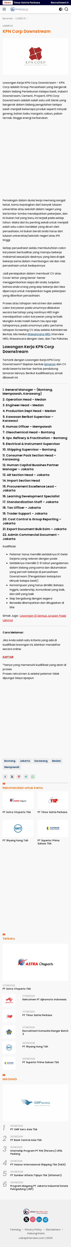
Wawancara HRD (38, 334)
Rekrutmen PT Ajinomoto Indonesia (44, 999)
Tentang (15, 1229)
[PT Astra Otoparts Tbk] (18, 800)
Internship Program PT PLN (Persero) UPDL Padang (36, 1152)
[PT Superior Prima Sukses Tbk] (53, 828)
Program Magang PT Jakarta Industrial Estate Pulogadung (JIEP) (39, 1187)
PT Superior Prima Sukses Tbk (48, 842)
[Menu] (5, 9)
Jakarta (25, 761)
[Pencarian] (66, 9)
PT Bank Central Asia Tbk (26, 1140)
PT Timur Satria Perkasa (20, 2)
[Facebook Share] (5, 776)
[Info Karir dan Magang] (19, 9)
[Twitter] (26, 1220)
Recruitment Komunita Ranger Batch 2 (45, 1032)
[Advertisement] (35, 159)
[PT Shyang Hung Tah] (18, 828)
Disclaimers (53, 1229)
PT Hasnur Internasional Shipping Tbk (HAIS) (38, 1164)
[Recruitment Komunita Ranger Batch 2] (9, 1031)
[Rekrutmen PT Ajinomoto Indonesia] (9, 1000)
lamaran (50, 364)
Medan (56, 761)
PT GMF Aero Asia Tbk (23, 1129)
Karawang (41, 761)
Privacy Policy (33, 1229)
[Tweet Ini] (12, 776)
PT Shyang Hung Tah (15, 840)
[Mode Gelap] (61, 9)
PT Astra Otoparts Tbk (17, 812)
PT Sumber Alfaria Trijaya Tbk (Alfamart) (36, 1175)
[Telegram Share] (25, 776)
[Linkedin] (39, 1220)
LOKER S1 (8, 25)
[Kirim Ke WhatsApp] (32, 776)
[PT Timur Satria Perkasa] (53, 800)
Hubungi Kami (35, 1233)
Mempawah (11, 767)
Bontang (9, 761)
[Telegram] (45, 1220)
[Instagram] (33, 1220)
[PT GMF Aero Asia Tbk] (35, 1102)
